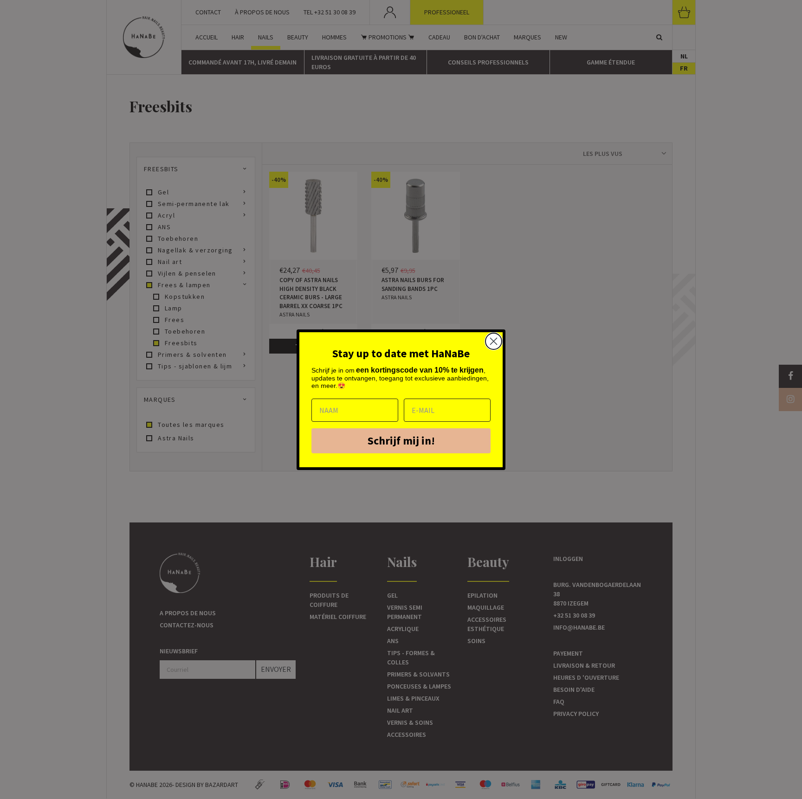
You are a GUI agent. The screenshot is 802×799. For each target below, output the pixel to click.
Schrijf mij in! (401, 440)
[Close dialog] (493, 341)
